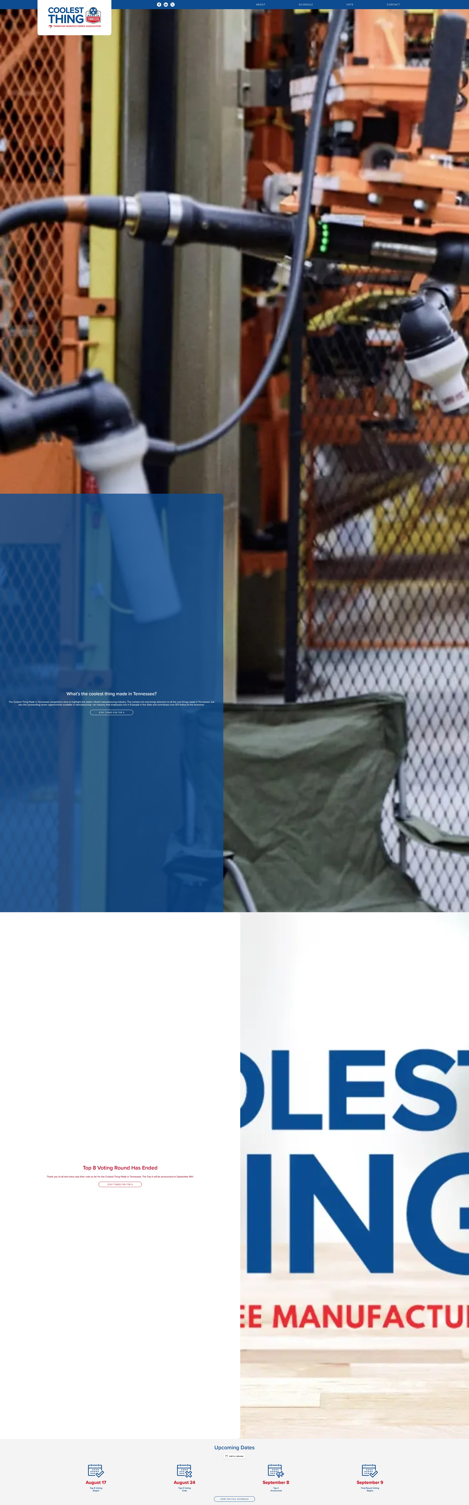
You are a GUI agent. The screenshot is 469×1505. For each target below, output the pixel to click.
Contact (393, 4)
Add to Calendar (236, 1456)
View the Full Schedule (234, 1499)
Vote (350, 4)
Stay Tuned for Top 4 (111, 712)
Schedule (306, 4)
